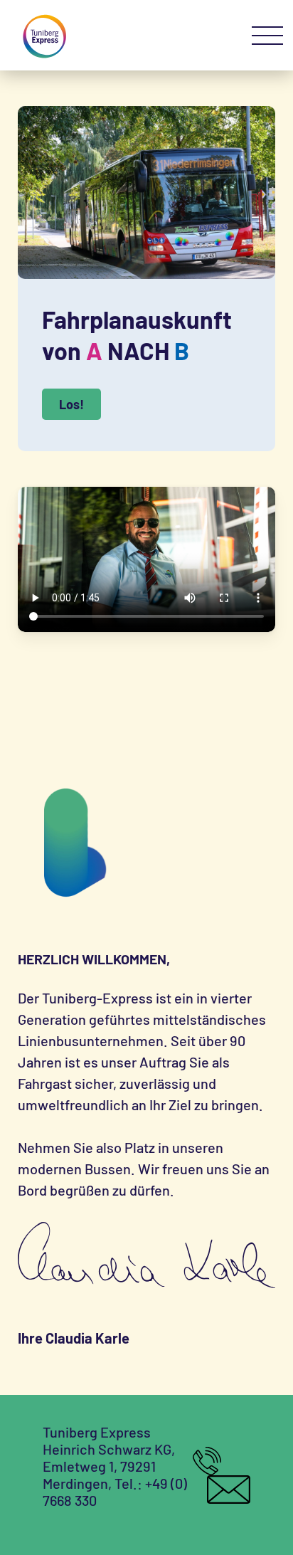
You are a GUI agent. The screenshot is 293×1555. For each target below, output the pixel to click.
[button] (267, 36)
